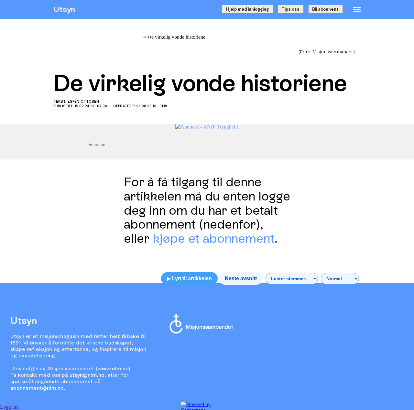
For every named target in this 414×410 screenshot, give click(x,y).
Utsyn (64, 9)
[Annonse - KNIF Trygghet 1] (207, 127)
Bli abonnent (325, 9)
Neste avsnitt (241, 278)
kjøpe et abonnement (214, 238)
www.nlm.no (112, 368)
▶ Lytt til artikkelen (189, 278)
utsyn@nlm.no (87, 375)
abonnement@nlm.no (37, 388)
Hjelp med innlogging (247, 9)
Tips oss (290, 9)
